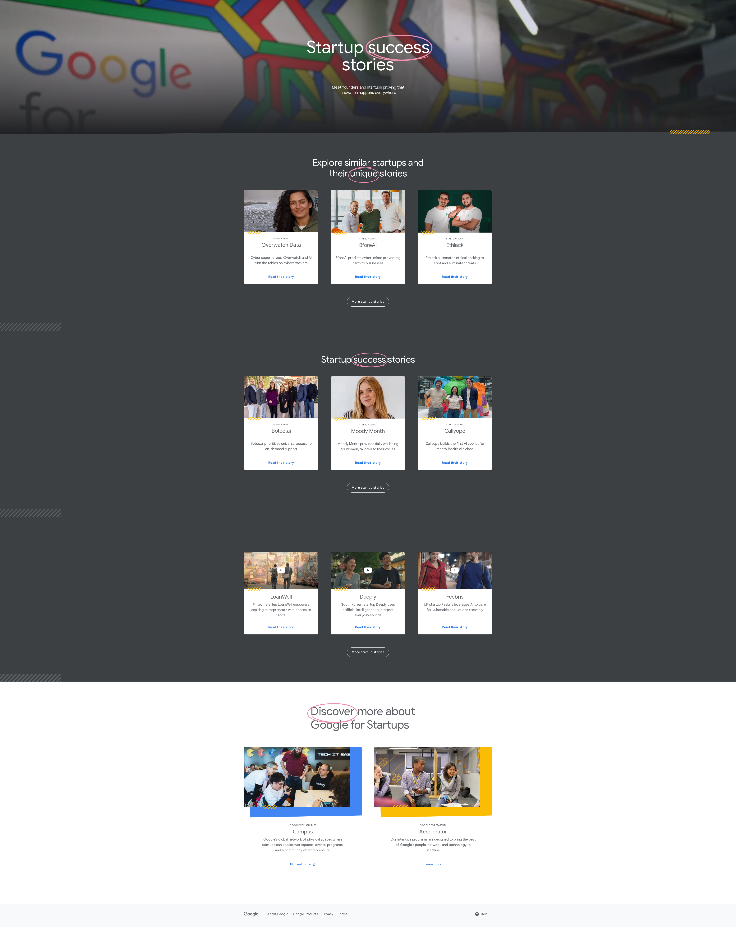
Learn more (433, 864)
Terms (342, 914)
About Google (277, 914)
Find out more (300, 864)
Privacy (328, 914)
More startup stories (368, 302)
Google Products (305, 914)
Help (484, 914)
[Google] (251, 914)
